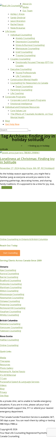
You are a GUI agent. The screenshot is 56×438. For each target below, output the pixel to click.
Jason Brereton (17, 21)
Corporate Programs (15, 96)
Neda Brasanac (17, 27)
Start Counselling (10, 253)
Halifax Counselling (9, 339)
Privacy (3, 392)
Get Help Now (12, 124)
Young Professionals (26, 72)
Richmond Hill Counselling (12, 308)
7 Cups (3, 378)
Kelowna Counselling (10, 323)
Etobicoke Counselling (11, 284)
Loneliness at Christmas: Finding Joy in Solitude (27, 160)
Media (26, 7)
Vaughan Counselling (10, 311)
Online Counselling (9, 345)
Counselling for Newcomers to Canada (29, 82)
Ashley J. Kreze (17, 14)
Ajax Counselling (8, 270)
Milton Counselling (9, 290)
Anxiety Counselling (25, 38)
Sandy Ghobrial (17, 17)
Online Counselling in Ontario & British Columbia (24, 239)
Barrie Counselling (9, 277)
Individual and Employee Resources (22, 107)
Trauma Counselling (26, 55)
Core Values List (18, 110)
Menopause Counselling (27, 48)
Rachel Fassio (16, 24)
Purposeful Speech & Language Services (19, 381)
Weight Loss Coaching (11, 220)
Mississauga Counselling (12, 294)
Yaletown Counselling (10, 330)
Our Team (27, 10)
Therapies (5, 361)
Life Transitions (23, 76)
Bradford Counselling (10, 280)
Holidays (49, 168)
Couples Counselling (20, 59)
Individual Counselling (21, 34)
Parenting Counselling (21, 89)
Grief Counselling (24, 52)
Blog (7, 120)
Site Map (4, 395)
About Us (27, 3)
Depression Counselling (27, 41)
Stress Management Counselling (31, 226)
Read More (6, 187)
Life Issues (10, 31)
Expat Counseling (24, 86)
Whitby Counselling (9, 314)
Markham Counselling (11, 287)
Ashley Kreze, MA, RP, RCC (32, 168)
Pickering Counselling (10, 304)
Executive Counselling (21, 69)
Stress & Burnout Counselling (30, 45)
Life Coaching (17, 93)
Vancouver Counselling (11, 327)
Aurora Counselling (9, 273)
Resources (5, 364)
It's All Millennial (8, 375)
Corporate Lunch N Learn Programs (28, 100)
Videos (3, 385)
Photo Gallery (6, 368)
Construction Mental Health (24, 79)
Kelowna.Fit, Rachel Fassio (12, 371)
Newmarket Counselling (12, 297)
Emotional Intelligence (21, 103)
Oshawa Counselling (10, 301)
